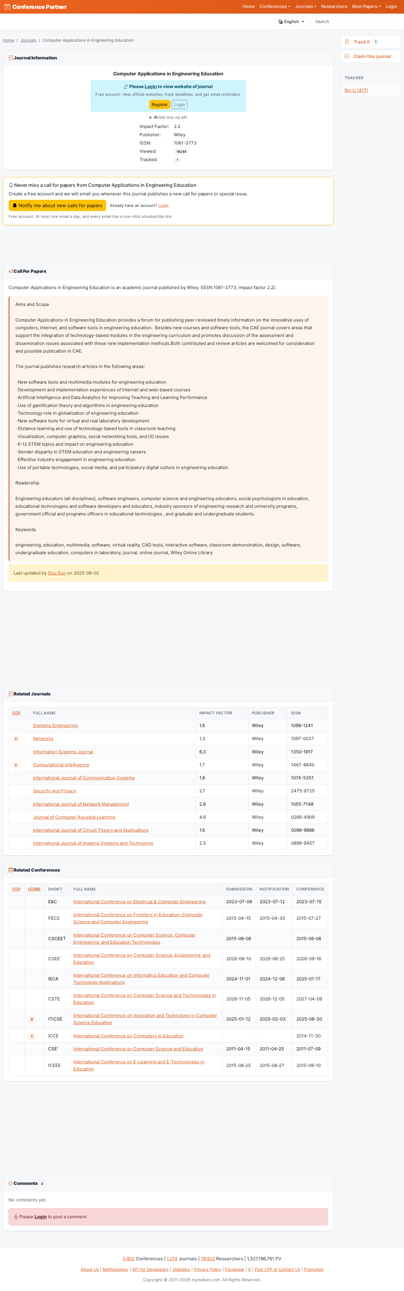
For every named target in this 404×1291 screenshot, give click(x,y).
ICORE (34, 889)
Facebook (234, 1269)
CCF (16, 713)
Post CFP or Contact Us (277, 1269)
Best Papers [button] (364, 6)
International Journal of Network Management (81, 804)
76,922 (208, 1258)
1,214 (172, 1258)
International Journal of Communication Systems (84, 778)
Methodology (115, 1269)
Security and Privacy (54, 791)
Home (249, 6)
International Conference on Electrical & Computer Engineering (139, 901)
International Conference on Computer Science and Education (138, 1049)
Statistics (181, 1269)
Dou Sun (57, 573)
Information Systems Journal (63, 752)
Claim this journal (371, 56)
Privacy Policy (207, 1269)
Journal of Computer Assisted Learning (74, 817)
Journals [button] (304, 6)
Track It (363, 42)
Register (160, 104)
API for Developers (150, 1269)
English (291, 21)
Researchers (334, 6)
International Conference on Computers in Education (128, 1036)
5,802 (129, 1258)
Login (391, 6)
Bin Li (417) (356, 90)
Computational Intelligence (61, 765)
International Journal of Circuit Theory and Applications (91, 830)
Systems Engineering (55, 725)
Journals (28, 40)
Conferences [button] (273, 6)
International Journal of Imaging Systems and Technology (93, 843)
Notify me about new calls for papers (59, 205)
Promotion (314, 1269)
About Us (90, 1269)
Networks (43, 738)
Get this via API (172, 117)
